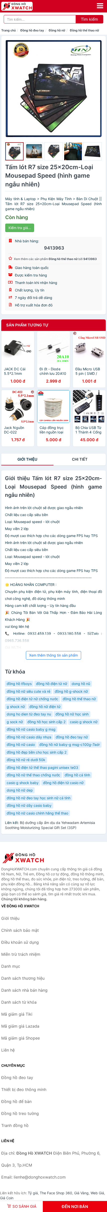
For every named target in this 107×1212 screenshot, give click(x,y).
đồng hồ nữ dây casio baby (29, 805)
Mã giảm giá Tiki (16, 1014)
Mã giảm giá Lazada (20, 1026)
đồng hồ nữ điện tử (44, 706)
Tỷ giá (33, 1193)
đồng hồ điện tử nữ (51, 683)
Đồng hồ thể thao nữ (84, 30)
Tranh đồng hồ (15, 1125)
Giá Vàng (81, 1193)
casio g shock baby (23, 783)
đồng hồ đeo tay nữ (72, 737)
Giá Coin (6, 1198)
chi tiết (80, 459)
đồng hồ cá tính (77, 775)
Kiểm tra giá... (19, 228)
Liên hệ (8, 1050)
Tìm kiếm (89, 19)
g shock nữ (16, 706)
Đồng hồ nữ (57, 30)
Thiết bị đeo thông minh (23, 1089)
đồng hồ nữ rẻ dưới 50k (26, 760)
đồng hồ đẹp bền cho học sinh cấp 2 (36, 752)
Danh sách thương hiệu (23, 978)
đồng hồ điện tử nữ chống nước (32, 699)
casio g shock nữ (84, 722)
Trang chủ (8, 30)
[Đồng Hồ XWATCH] (26, 858)
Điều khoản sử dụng (20, 942)
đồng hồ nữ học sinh (72, 714)
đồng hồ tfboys (19, 683)
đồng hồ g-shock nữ (71, 691)
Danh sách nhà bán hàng (24, 990)
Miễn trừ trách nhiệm (20, 954)
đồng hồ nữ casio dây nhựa (29, 737)
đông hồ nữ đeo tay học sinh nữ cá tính (38, 798)
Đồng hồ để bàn (16, 1101)
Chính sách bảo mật (20, 930)
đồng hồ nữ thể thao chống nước (33, 775)
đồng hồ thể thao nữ (79, 699)
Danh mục (10, 966)
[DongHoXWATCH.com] (23, 6)
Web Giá (97, 1193)
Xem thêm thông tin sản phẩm (53, 655)
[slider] (14, 151)
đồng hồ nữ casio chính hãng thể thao (37, 813)
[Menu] (100, 5)
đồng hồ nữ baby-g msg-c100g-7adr (69, 744)
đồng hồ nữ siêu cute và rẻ (28, 691)
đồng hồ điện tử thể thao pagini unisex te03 (42, 767)
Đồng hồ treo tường (20, 1113)
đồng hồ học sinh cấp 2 (46, 722)
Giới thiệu (27, 459)
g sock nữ (15, 722)
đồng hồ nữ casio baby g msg (31, 729)
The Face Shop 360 (56, 1193)
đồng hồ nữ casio (21, 744)
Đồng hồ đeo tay (32, 30)
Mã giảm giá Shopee (20, 1038)
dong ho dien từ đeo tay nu (29, 714)
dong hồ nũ (81, 683)
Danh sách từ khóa (19, 1002)
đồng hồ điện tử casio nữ (63, 783)
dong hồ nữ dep (20, 790)
